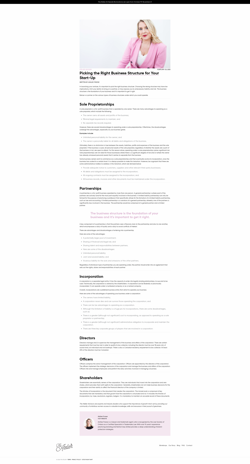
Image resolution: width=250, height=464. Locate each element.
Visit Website (102, 419)
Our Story (172, 445)
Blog (178, 445)
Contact (189, 445)
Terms (69, 459)
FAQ (183, 445)
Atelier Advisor (86, 69)
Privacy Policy (76, 459)
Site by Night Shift (87, 459)
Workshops (163, 445)
